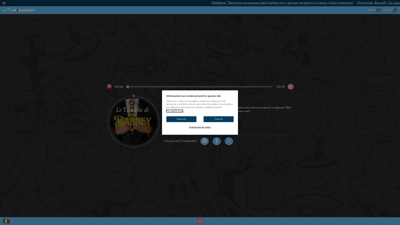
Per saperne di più (174, 111)
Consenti (219, 119)
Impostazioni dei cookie (200, 127)
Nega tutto (181, 119)
